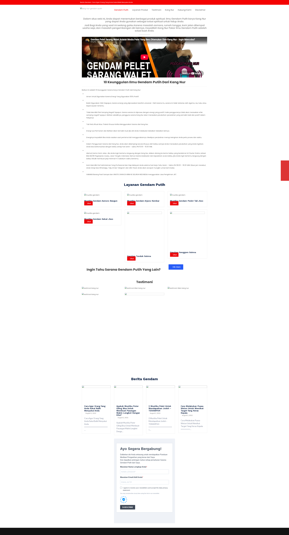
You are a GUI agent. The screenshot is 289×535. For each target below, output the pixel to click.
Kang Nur (169, 10)
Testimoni (156, 10)
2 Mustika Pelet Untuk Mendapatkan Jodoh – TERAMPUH (160, 408)
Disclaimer (200, 10)
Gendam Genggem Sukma (183, 252)
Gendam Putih (121, 10)
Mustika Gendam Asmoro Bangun (100, 201)
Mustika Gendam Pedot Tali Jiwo (186, 201)
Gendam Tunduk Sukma (139, 256)
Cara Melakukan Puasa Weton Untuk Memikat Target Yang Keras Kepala (192, 409)
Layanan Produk (140, 10)
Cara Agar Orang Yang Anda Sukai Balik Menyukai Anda (112, 2)
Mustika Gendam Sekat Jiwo (98, 219)
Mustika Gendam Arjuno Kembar (143, 201)
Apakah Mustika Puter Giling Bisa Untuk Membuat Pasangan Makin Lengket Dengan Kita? (128, 410)
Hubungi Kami (184, 10)
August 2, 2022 (90, 413)
